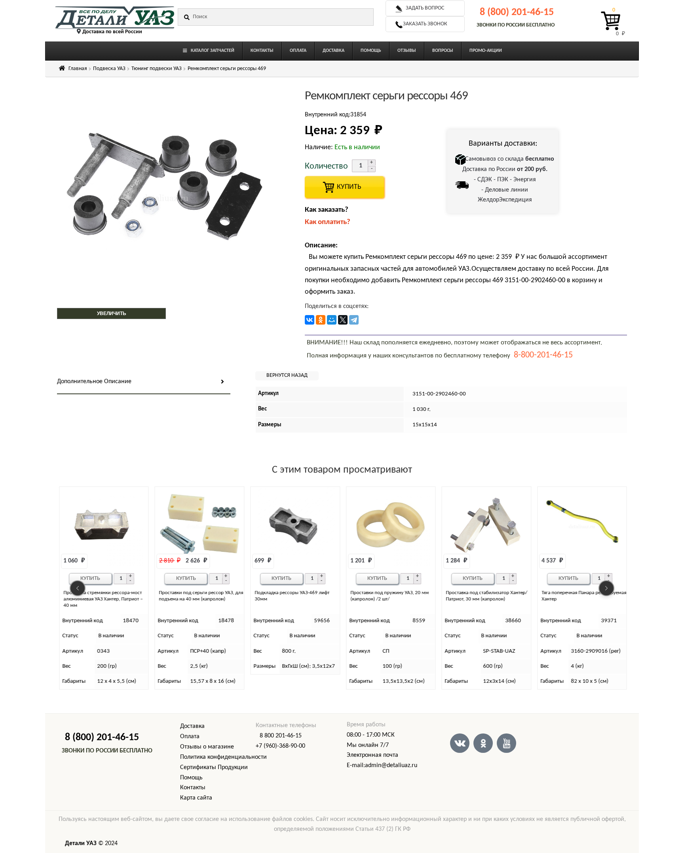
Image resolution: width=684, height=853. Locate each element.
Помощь (191, 778)
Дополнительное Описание (94, 381)
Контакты (192, 788)
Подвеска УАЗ (109, 69)
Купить (90, 578)
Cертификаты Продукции (214, 767)
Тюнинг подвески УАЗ (156, 69)
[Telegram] (354, 320)
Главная (77, 69)
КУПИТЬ (344, 187)
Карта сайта (196, 798)
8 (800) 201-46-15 (517, 12)
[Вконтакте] (459, 743)
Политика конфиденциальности (223, 757)
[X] (343, 320)
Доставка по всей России (112, 32)
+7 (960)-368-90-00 (280, 746)
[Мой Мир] (331, 320)
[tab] (143, 382)
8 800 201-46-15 (281, 736)
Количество (326, 166)
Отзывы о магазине (207, 747)
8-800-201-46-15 (543, 355)
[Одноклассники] (320, 320)
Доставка (192, 726)
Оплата (190, 736)
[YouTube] (506, 743)
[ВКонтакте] (309, 320)
